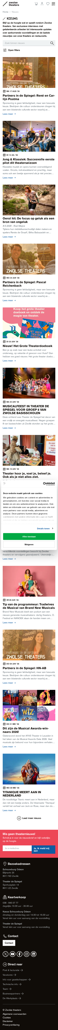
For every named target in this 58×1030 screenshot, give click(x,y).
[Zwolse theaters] (14, 4)
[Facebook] (19, 954)
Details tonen (43, 528)
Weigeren (29, 544)
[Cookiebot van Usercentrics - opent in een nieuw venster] (43, 484)
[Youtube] (12, 954)
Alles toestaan (29, 536)
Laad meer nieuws (31, 818)
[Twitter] (5, 954)
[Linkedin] (33, 954)
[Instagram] (26, 954)
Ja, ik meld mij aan (41, 849)
